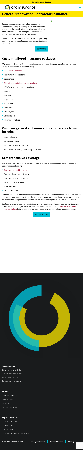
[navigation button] (80, 7)
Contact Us (6, 403)
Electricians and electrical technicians (20, 83)
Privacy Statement (37, 442)
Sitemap (71, 442)
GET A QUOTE (41, 49)
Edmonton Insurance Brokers (12, 370)
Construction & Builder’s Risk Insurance (15, 433)
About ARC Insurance (9, 395)
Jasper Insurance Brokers (11, 377)
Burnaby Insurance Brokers (11, 381)
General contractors (13, 70)
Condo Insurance (8, 425)
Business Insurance (9, 429)
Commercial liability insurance (17, 170)
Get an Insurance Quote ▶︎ (41, 2)
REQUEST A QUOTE (41, 214)
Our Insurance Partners (10, 407)
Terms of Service (56, 442)
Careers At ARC (7, 399)
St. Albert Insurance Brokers (12, 374)
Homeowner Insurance (10, 421)
